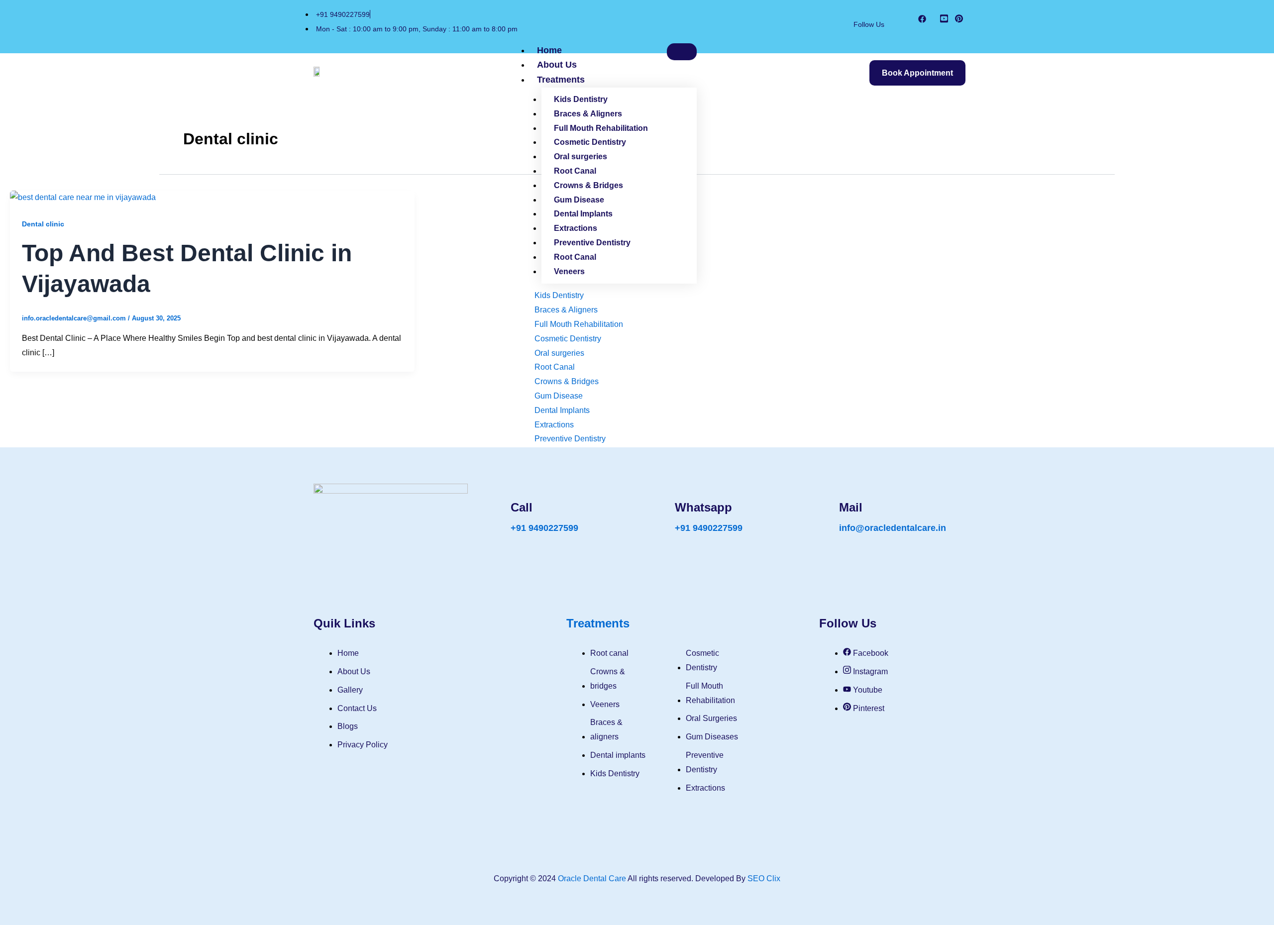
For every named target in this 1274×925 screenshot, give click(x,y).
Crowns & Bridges (588, 185)
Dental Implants (583, 213)
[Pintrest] (959, 20)
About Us (557, 65)
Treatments (561, 80)
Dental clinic (43, 224)
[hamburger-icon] (682, 51)
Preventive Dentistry (592, 242)
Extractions (575, 228)
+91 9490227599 (544, 528)
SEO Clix (763, 878)
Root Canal (575, 171)
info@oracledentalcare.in (892, 528)
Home (549, 50)
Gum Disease (579, 200)
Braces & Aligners (588, 113)
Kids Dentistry (581, 99)
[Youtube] (944, 20)
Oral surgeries (580, 156)
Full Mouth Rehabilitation (601, 128)
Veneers (569, 271)
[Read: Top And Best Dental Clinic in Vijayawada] (83, 197)
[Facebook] (922, 20)
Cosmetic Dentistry (590, 142)
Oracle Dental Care (592, 878)
